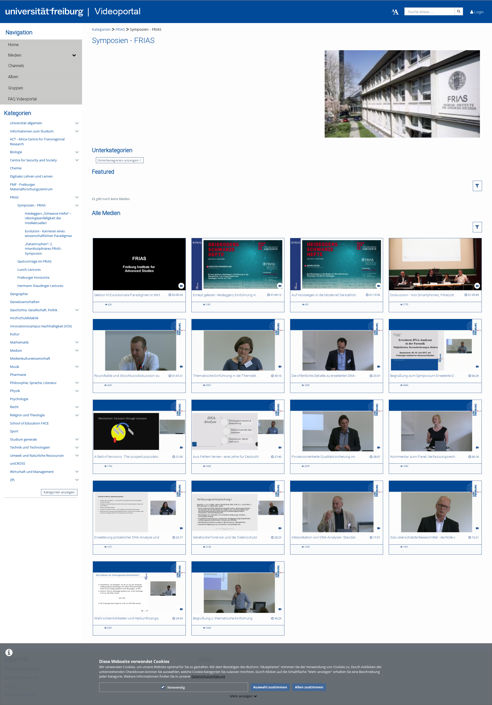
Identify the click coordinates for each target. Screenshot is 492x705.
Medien (14, 55)
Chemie (16, 168)
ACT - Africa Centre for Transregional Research (37, 141)
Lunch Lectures (29, 269)
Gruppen (15, 88)
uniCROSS (17, 463)
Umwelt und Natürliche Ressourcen (37, 455)
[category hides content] (75, 123)
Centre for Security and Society (33, 160)
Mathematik (19, 342)
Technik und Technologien (30, 447)
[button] (41, 44)
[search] (429, 11)
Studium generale (23, 439)
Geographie (19, 294)
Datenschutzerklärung (208, 676)
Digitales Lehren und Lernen (31, 176)
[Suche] (459, 11)
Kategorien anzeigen (59, 492)
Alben (13, 77)
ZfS (12, 480)
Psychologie (19, 399)
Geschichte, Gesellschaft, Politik (33, 310)
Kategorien (101, 29)
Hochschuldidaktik (24, 318)
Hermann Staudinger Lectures (40, 285)
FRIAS (14, 197)
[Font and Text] (395, 12)
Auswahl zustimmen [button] (270, 687)
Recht (14, 407)
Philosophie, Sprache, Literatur (33, 382)
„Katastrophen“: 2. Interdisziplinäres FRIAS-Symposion (43, 249)
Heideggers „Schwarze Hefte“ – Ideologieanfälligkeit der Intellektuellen (48, 218)
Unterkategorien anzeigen (118, 160)
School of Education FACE (29, 423)
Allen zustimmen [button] (309, 687)
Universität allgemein (26, 123)
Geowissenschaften (24, 301)
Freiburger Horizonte (33, 277)
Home (13, 45)
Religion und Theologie (27, 415)
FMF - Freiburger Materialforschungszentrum (31, 187)
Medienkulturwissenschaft (30, 358)
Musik (14, 366)
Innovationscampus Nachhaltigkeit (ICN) (41, 326)
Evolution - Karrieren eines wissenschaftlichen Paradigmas (48, 233)
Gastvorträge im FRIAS (34, 261)
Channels (16, 66)
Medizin (16, 350)
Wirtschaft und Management (32, 471)
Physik (15, 390)
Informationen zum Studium (32, 131)
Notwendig (176, 687)
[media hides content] (74, 55)
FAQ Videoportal (22, 99)
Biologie (16, 152)
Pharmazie (18, 374)
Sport (14, 431)
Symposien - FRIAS (31, 205)
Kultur (14, 334)
